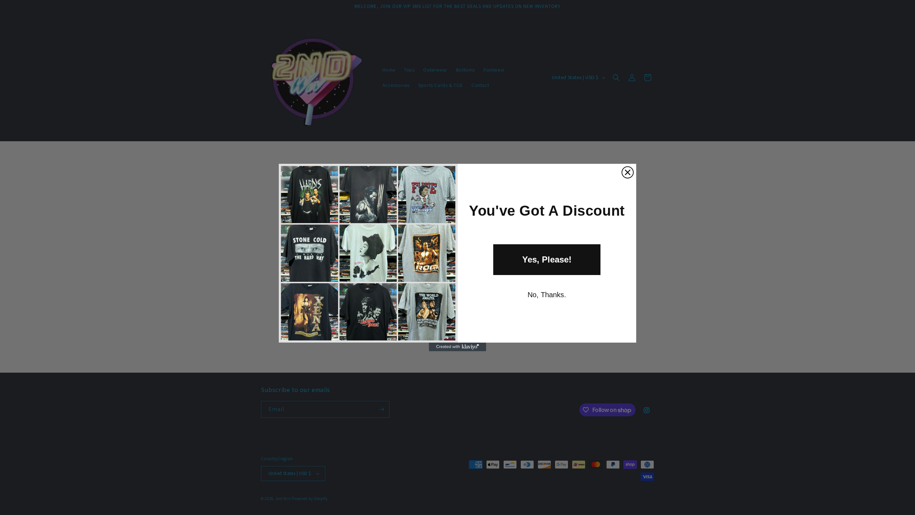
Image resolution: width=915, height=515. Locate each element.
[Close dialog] (627, 172)
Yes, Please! (547, 259)
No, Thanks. (547, 295)
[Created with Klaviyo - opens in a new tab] (457, 347)
